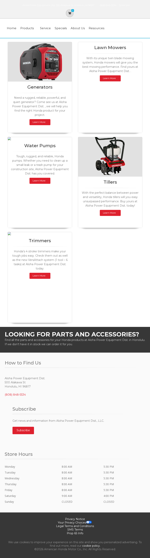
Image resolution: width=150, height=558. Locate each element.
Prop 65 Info (75, 533)
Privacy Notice (75, 519)
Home (11, 28)
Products (27, 28)
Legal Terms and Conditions (75, 526)
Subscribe (23, 430)
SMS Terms (75, 529)
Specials (61, 28)
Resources (96, 28)
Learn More (39, 122)
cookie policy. (91, 545)
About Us (78, 28)
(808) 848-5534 (108, 5)
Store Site (124, 5)
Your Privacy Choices (72, 522)
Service (45, 28)
